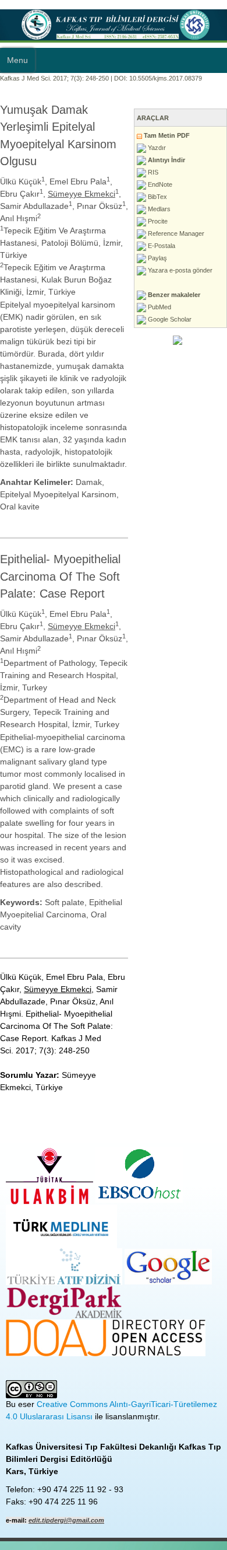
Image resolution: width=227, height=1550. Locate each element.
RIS (152, 172)
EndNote (159, 184)
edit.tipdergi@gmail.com (66, 1520)
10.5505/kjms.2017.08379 (165, 78)
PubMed (158, 306)
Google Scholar (168, 319)
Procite (157, 221)
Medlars (158, 208)
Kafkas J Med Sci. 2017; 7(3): (42, 78)
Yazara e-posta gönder (179, 270)
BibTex (156, 196)
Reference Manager (175, 233)
